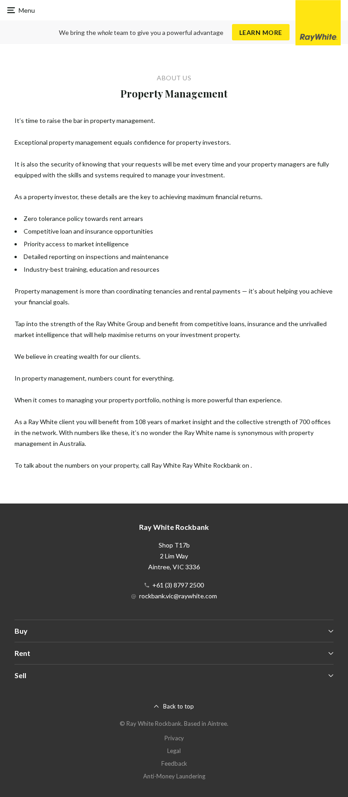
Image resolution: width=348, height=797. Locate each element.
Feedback (174, 763)
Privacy (174, 738)
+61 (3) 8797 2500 (178, 585)
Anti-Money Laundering (174, 776)
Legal (174, 750)
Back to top (178, 706)
